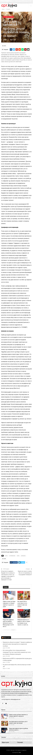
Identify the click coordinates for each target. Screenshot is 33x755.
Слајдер (5, 16)
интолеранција (12, 555)
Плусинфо (20, 742)
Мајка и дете (6, 637)
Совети (11, 16)
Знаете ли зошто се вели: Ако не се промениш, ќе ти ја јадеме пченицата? (25, 572)
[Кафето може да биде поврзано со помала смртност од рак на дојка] (9, 595)
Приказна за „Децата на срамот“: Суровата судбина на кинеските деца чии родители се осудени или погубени (17, 644)
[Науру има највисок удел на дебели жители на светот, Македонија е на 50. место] (9, 613)
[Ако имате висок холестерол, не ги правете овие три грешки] (23, 595)
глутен (6, 555)
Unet (20, 752)
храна (18, 555)
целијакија (23, 555)
